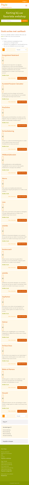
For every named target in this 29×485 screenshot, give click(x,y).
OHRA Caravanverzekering (7, 467)
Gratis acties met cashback (7, 474)
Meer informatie (12, 78)
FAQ (2, 455)
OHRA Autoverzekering (6, 463)
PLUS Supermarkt (5, 466)
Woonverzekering (7, 433)
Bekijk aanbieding (22, 78)
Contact (3, 456)
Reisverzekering (6, 431)
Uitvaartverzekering (7, 435)
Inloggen (24, 1)
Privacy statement (5, 452)
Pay (6, 5)
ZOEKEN (25, 20)
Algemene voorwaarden (6, 453)
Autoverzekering (6, 430)
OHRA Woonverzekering (6, 464)
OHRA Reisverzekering (6, 469)
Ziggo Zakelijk (4, 461)
